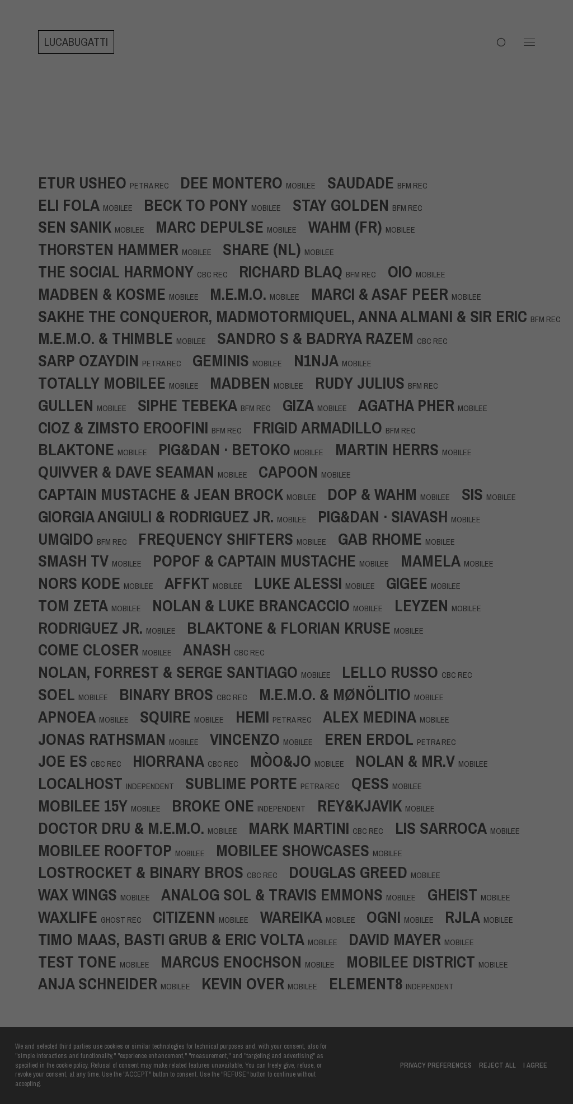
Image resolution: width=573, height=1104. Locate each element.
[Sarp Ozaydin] (115, 359)
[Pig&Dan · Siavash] (405, 515)
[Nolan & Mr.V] (427, 760)
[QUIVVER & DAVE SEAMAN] (148, 471)
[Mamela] (453, 560)
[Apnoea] (89, 716)
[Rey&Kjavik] (381, 805)
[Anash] (229, 649)
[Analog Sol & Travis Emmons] (294, 894)
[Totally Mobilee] (124, 382)
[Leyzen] (443, 604)
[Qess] (392, 782)
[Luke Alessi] (320, 582)
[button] (529, 42)
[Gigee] (429, 582)
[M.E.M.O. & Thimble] (127, 337)
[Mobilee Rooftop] (127, 849)
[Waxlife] (95, 916)
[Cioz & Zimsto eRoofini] (145, 427)
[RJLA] (484, 916)
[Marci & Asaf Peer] (401, 293)
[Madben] (262, 382)
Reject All (497, 1065)
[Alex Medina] (392, 716)
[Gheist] (475, 894)
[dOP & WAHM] (394, 493)
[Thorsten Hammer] (130, 248)
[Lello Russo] (412, 671)
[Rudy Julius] (382, 382)
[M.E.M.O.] (260, 293)
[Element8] (391, 982)
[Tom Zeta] (95, 604)
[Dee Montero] (253, 182)
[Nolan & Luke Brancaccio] (273, 604)
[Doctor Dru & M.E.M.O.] (143, 827)
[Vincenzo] (267, 738)
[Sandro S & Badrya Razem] (338, 337)
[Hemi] (279, 716)
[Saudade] (383, 182)
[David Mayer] (417, 938)
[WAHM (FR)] (367, 226)
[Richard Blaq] (313, 271)
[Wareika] (313, 916)
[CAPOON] (310, 471)
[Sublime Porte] (268, 782)
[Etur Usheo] (109, 182)
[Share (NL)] (284, 248)
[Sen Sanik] (97, 226)
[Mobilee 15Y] (105, 805)
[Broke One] (244, 805)
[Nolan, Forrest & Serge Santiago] (190, 671)
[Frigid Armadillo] (340, 427)
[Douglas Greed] (370, 871)
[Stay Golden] (363, 204)
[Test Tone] (99, 961)
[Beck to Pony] (218, 204)
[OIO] (422, 271)
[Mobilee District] (432, 961)
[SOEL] (78, 693)
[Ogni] (406, 916)
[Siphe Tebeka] (210, 404)
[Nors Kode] (101, 582)
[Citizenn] (206, 916)
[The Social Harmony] (138, 271)
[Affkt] (209, 582)
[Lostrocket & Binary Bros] (163, 871)
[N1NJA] (338, 359)
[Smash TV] (95, 560)
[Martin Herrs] (409, 448)
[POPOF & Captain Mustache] (276, 560)
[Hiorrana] (191, 760)
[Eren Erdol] (396, 738)
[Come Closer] (110, 649)
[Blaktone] (98, 448)
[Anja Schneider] (119, 982)
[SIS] (494, 493)
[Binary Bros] (189, 693)
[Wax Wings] (99, 894)
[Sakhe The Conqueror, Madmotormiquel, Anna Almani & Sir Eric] (305, 315)
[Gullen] (88, 404)
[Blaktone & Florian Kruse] (311, 627)
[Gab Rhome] (402, 538)
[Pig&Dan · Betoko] (246, 448)
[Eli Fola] (91, 204)
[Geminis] (242, 359)
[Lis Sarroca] (463, 827)
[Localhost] (111, 782)
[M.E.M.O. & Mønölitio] (357, 693)
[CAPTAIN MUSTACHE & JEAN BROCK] (182, 493)
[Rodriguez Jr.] (112, 627)
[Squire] (187, 716)
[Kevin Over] (264, 982)
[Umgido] (88, 538)
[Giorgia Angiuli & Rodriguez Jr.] (178, 515)
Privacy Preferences (436, 1065)
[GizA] (320, 404)
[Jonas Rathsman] (124, 738)
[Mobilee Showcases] (315, 849)
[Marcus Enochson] (253, 961)
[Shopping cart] (496, 42)
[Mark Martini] (321, 827)
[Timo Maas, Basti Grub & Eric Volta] (193, 938)
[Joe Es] (85, 760)
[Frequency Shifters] (237, 538)
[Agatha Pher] (428, 404)
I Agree (535, 1065)
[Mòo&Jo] (302, 760)
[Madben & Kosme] (124, 293)
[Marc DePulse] (232, 226)
